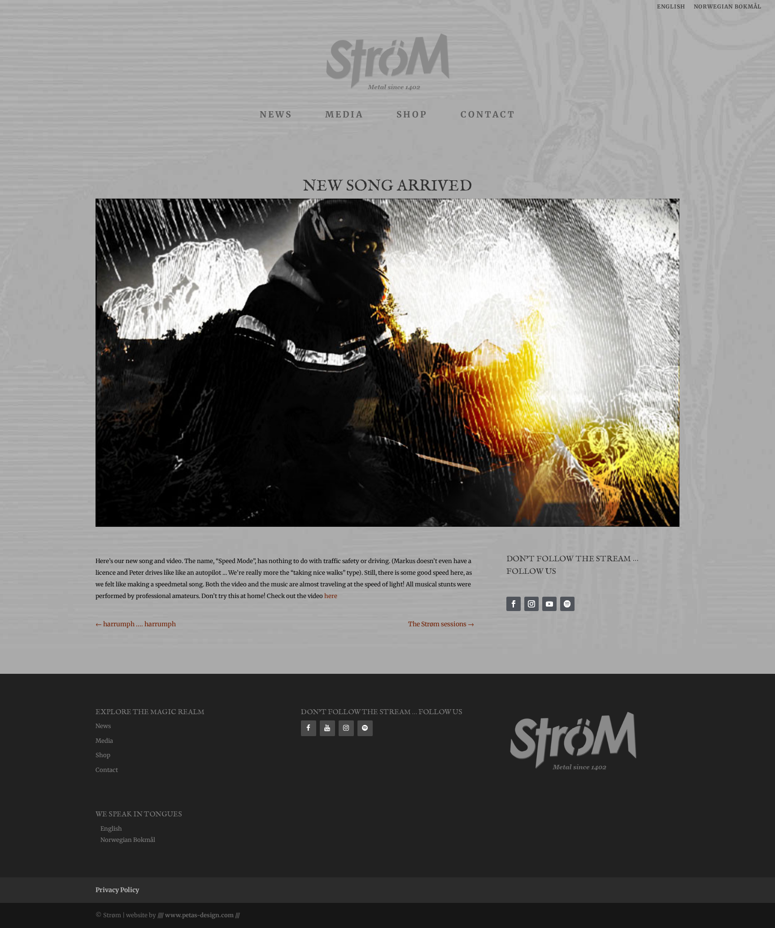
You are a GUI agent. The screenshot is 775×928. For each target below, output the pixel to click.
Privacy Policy (117, 890)
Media (344, 115)
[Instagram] (346, 728)
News (276, 115)
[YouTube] (327, 728)
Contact (488, 115)
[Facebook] (308, 728)
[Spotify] (365, 728)
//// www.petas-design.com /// (198, 915)
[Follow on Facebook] (513, 604)
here (330, 596)
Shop (412, 115)
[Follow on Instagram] (531, 604)
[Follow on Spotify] (567, 604)
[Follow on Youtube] (549, 604)
